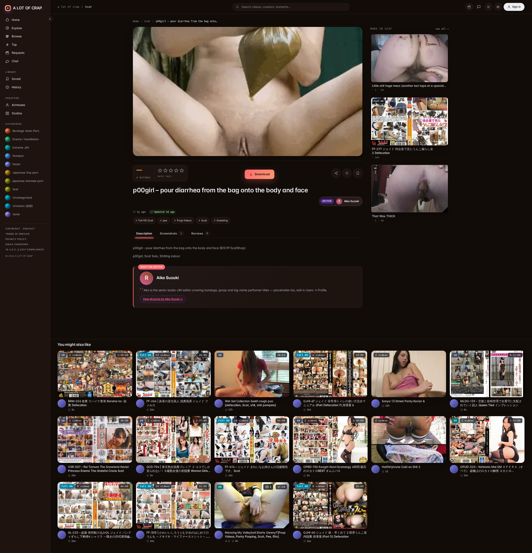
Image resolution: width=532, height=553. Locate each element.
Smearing (222, 220)
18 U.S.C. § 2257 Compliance (24, 249)
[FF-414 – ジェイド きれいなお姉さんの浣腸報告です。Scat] (251, 446)
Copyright (12, 228)
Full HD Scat (145, 220)
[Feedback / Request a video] (479, 7)
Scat (147, 21)
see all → (442, 29)
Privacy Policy (15, 239)
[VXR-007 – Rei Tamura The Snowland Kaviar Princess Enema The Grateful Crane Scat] (95, 446)
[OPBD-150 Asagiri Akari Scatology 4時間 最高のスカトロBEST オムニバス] (330, 446)
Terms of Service (17, 234)
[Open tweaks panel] (498, 7)
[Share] (336, 173)
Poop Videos (184, 220)
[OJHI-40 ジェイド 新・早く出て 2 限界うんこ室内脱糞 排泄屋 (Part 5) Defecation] (330, 512)
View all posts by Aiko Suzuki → (163, 299)
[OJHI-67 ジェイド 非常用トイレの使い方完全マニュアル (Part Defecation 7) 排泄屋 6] (330, 381)
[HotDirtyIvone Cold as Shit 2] (408, 444)
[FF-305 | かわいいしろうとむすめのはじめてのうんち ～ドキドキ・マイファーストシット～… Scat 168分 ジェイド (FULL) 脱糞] (173, 512)
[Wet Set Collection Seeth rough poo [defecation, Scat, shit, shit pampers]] (251, 381)
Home (136, 21)
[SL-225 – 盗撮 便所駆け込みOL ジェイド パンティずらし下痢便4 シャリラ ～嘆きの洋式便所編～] (95, 512)
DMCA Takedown (16, 244)
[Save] (357, 173)
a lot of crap (68, 6)
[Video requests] (469, 7)
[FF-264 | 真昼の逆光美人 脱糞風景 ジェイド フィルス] (173, 381)
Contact (29, 228)
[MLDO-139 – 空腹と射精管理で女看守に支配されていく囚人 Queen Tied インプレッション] (487, 381)
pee (165, 220)
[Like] (347, 173)
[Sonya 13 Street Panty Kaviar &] (408, 379)
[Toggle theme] (488, 7)
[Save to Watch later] (127, 355)
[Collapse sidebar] (50, 19)
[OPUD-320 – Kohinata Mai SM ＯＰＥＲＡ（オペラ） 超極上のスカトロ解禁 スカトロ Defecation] (487, 446)
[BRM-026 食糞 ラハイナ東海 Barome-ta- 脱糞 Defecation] (95, 381)
